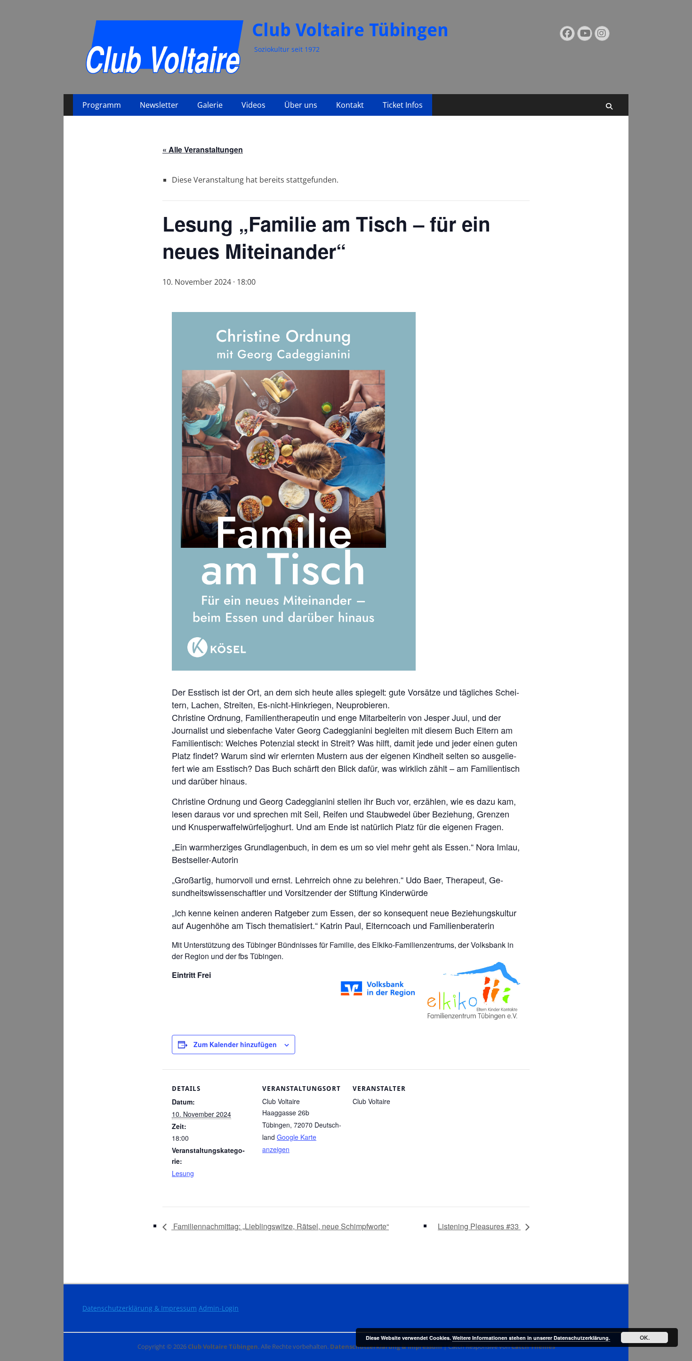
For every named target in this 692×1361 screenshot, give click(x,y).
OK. (645, 1337)
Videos (253, 105)
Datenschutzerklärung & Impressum (139, 1308)
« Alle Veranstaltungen (202, 149)
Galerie (210, 105)
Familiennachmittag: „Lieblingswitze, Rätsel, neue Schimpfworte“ (280, 1226)
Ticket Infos (403, 105)
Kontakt (350, 105)
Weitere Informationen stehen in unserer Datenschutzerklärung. (531, 1337)
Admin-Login (219, 1308)
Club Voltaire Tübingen (350, 30)
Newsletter (159, 105)
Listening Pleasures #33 (479, 1226)
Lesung (183, 1173)
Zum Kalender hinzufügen (235, 1044)
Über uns (300, 105)
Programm (101, 105)
